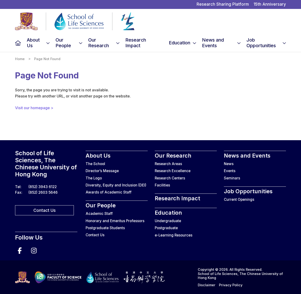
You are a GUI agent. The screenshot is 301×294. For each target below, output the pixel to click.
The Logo (94, 178)
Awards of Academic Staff (108, 192)
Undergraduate (168, 221)
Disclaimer (206, 285)
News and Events (213, 42)
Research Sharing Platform (223, 4)
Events (229, 171)
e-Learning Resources (173, 235)
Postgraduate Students (105, 228)
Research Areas (168, 164)
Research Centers (170, 178)
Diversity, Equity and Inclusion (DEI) (116, 185)
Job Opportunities (261, 42)
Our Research (98, 42)
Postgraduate (166, 228)
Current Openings (239, 199)
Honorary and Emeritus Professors (115, 221)
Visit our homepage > (34, 107)
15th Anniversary (269, 4)
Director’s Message (102, 171)
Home (18, 43)
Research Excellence (172, 171)
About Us (33, 42)
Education (179, 43)
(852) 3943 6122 (42, 187)
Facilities (162, 185)
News (229, 164)
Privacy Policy (230, 285)
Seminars (232, 178)
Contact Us (44, 210)
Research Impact (135, 42)
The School (95, 164)
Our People (63, 42)
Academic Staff (99, 213)
